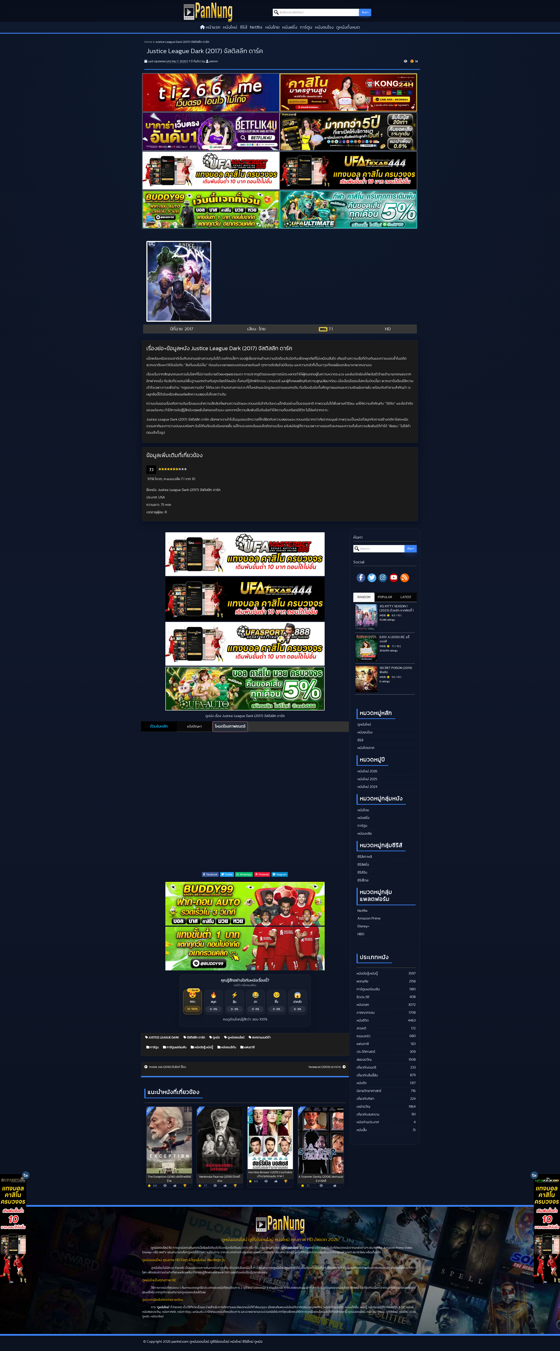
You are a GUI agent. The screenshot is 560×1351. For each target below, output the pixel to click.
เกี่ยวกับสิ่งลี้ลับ (367, 1075)
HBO (360, 934)
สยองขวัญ (364, 1059)
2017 (189, 329)
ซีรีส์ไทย (362, 880)
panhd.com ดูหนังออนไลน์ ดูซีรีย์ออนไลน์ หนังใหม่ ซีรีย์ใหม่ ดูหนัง (217, 1341)
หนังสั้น (362, 1130)
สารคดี (361, 1028)
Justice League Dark (163, 1037)
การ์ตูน (306, 27)
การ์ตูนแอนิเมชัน (176, 1047)
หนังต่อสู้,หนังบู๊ (203, 1047)
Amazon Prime (369, 918)
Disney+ (363, 926)
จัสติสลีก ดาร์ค (195, 1037)
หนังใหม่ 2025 (367, 779)
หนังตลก (363, 1004)
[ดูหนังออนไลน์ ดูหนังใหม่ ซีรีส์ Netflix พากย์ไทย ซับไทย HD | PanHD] (208, 12)
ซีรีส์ (243, 27)
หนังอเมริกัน (228, 1047)
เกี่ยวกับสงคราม (368, 1114)
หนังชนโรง (324, 27)
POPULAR (385, 597)
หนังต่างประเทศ (368, 1122)
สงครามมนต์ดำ (261, 1037)
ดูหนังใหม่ (364, 724)
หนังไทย (272, 27)
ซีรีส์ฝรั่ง (363, 864)
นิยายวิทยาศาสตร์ (369, 1091)
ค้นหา (365, 12)
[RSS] (404, 577)
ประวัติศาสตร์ (366, 1051)
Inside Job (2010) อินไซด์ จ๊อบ (167, 1067)
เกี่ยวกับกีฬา (365, 1098)
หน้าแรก (213, 27)
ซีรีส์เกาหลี (364, 856)
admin (213, 61)
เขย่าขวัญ (363, 1106)
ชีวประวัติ (363, 997)
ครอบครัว (363, 1036)
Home (148, 42)
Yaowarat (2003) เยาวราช (324, 1067)
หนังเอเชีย (364, 833)
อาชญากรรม (366, 1012)
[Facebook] (361, 577)
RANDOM (363, 597)
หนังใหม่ (230, 27)
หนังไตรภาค (365, 748)
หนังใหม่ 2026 (367, 771)
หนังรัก (362, 1083)
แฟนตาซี (249, 1047)
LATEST (406, 597)
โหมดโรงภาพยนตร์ (230, 726)
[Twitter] (372, 577)
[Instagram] (382, 577)
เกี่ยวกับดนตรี (366, 1067)
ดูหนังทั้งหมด (348, 27)
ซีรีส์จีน (362, 872)
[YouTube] (393, 577)
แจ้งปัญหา (194, 726)
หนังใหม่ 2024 (367, 787)
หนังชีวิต (363, 1020)
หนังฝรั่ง (289, 27)
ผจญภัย (362, 981)
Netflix (256, 27)
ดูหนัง (216, 1037)
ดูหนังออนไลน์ (235, 1037)
